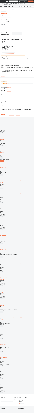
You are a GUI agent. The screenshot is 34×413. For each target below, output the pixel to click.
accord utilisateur (18, 115)
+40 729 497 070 (9, 87)
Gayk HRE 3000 (2, 139)
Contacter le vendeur (4, 13)
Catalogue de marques (15, 403)
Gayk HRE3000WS (2, 359)
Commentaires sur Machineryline (15, 402)
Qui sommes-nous (3, 397)
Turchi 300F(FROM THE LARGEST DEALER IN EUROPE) (7, 372)
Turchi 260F (1, 265)
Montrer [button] (6, 87)
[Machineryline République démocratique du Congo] (2, 1)
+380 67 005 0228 (9, 91)
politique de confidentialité (11, 115)
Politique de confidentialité (14, 399)
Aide (1, 398)
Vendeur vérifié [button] (4, 81)
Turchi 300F (1, 182)
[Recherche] (9, 1)
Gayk (6, 15)
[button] (20, 6)
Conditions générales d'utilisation (15, 397)
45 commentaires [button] (7, 83)
